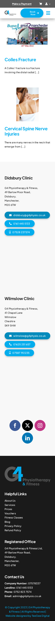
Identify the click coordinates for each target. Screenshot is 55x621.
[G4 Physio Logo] (10, 11)
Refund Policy (13, 530)
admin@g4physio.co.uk (27, 596)
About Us (10, 500)
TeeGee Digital (41, 615)
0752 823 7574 (22, 591)
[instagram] (40, 425)
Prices (8, 509)
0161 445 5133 (24, 587)
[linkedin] (27, 438)
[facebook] (14, 425)
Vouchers (10, 513)
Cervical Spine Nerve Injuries (26, 131)
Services (10, 505)
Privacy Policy (13, 526)
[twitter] (27, 425)
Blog (7, 521)
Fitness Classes (14, 517)
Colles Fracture (20, 59)
